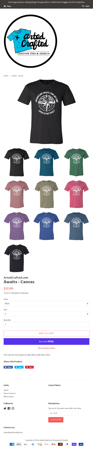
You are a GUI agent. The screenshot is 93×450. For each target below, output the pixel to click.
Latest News (54, 385)
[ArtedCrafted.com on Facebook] (9, 409)
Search (6, 390)
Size (5, 309)
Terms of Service (10, 393)
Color (6, 299)
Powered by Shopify (60, 440)
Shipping (7, 293)
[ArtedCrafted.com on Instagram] (13, 409)
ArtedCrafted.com (46, 440)
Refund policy (9, 396)
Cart (87, 6)
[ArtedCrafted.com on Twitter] (5, 409)
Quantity (7, 320)
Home (6, 76)
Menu (9, 6)
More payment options (46, 348)
